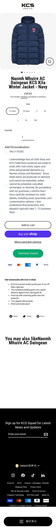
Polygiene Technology (15, 495)
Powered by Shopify (41, 505)
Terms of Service (38, 491)
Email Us (10, 483)
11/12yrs (12, 111)
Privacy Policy (35, 487)
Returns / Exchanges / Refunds (37, 483)
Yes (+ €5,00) (16, 151)
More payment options (28, 241)
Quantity (8, 130)
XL (26, 120)
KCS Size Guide (33, 495)
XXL (35, 120)
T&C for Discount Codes (20, 491)
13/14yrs (26, 111)
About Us (45, 495)
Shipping (24, 97)
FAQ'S (19, 483)
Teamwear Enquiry (28, 253)
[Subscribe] (45, 434)
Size (28, 104)
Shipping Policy (21, 487)
